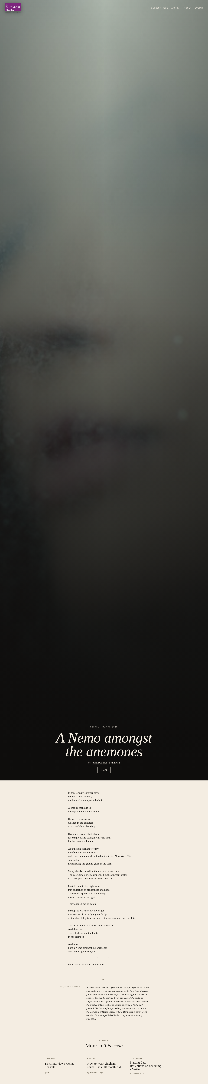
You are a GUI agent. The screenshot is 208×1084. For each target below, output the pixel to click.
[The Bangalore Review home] (13, 8)
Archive (176, 8)
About (188, 8)
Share (104, 770)
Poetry (94, 727)
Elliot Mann (84, 964)
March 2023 (110, 727)
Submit (199, 8)
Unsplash (100, 964)
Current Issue (159, 8)
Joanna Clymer (99, 762)
